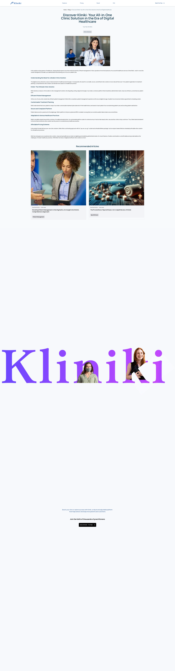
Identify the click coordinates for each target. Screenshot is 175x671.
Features (64, 3)
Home (65, 10)
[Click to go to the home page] (16, 3)
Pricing (81, 3)
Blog (69, 10)
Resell (98, 3)
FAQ (114, 3)
